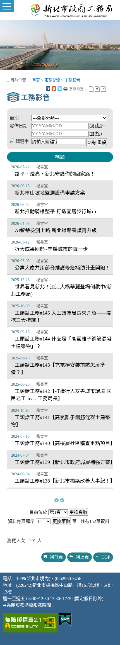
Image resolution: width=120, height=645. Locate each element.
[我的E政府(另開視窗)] (65, 619)
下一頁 (56, 500)
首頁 (36, 80)
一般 (97, 89)
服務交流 (52, 80)
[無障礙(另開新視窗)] (30, 622)
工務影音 (72, 80)
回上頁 (82, 557)
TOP (106, 557)
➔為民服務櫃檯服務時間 (27, 605)
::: (8, 80)
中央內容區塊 (109, 88)
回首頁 (56, 557)
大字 (103, 89)
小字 (91, 89)
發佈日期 (19, 125)
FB (48, 88)
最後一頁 (62, 500)
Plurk (54, 88)
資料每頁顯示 (21, 522)
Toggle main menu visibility (7, 6)
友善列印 (65, 88)
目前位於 (38, 512)
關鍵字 (22, 141)
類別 (14, 118)
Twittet (59, 88)
